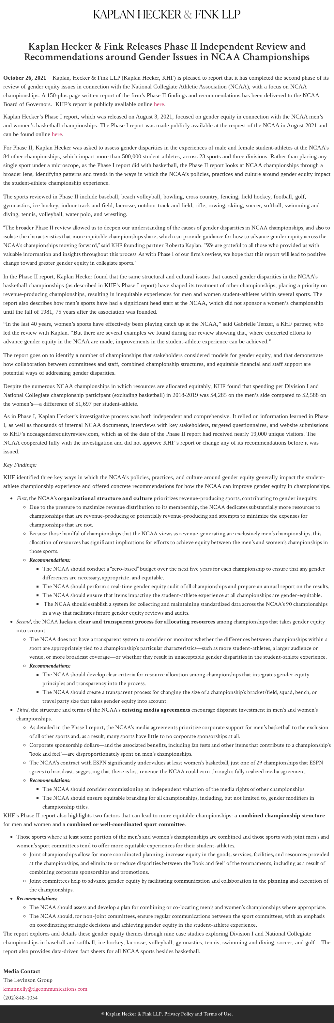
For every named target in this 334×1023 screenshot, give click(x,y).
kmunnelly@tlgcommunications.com (45, 989)
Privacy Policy (178, 1014)
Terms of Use (218, 1014)
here (159, 104)
